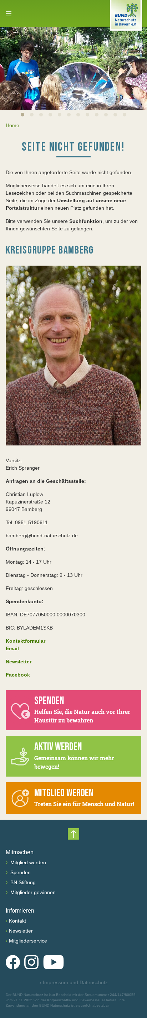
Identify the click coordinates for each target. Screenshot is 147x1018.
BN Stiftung (22, 882)
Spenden (20, 872)
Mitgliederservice (28, 941)
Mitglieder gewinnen (32, 892)
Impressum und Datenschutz (74, 982)
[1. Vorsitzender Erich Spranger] (73, 355)
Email (12, 648)
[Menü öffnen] (8, 13)
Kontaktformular (25, 641)
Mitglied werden (27, 862)
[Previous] (17, 68)
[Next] (129, 68)
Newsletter (21, 931)
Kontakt (17, 921)
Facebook (18, 675)
